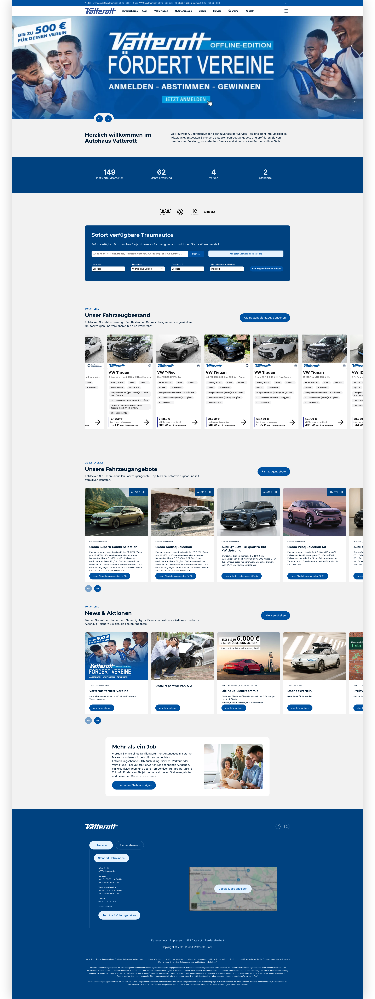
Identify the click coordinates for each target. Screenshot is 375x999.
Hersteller (97, 264)
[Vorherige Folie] (99, 118)
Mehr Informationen (102, 708)
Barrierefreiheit (214, 940)
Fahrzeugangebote (274, 471)
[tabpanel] (187, 889)
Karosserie (137, 264)
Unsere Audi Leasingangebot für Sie (241, 576)
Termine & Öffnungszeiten (119, 915)
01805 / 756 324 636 (210, 3)
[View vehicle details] (133, 422)
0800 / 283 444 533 (128, 3)
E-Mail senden (105, 906)
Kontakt (250, 11)
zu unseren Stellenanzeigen (134, 785)
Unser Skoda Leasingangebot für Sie (110, 576)
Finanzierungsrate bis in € (223, 264)
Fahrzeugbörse (129, 11)
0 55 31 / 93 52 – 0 (107, 901)
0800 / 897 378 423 (167, 3)
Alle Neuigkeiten (275, 615)
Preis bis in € (177, 264)
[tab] (101, 845)
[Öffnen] (286, 11)
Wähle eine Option (142, 268)
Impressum (177, 940)
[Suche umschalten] (285, 3)
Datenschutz (159, 940)
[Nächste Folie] (108, 118)
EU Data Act (194, 940)
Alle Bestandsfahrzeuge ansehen (265, 317)
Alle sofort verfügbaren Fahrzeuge (246, 254)
